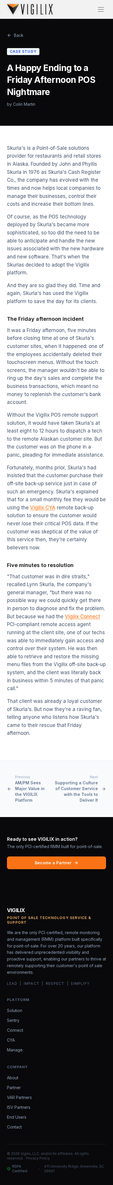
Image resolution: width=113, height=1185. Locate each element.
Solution (14, 1010)
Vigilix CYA (42, 508)
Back (18, 35)
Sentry (13, 1020)
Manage (15, 1049)
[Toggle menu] (101, 9)
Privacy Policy (38, 1158)
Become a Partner (53, 862)
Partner (14, 1087)
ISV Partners (18, 1107)
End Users (16, 1117)
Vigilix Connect (82, 616)
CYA (11, 1040)
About (12, 1077)
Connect (15, 1030)
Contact (14, 1126)
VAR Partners (19, 1097)
